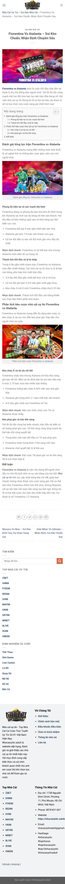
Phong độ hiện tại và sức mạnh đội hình (27, 119)
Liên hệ (42, 742)
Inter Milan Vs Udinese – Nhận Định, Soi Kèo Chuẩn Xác (49, 533)
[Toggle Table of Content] (54, 111)
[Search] (61, 5)
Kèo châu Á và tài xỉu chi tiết (22, 130)
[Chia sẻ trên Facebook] (24, 517)
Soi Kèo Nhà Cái (29, 12)
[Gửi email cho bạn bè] (35, 517)
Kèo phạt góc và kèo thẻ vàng (23, 133)
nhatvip (15, 864)
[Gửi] (60, 561)
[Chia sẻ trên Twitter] (29, 517)
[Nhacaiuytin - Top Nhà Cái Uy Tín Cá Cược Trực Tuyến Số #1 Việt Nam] (32, 5)
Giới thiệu (43, 716)
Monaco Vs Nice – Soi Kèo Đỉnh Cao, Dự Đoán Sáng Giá (16, 533)
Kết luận (10, 136)
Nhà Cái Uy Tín (10, 12)
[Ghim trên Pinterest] (40, 517)
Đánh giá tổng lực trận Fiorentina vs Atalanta (27, 116)
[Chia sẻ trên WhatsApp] (18, 517)
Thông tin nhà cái (47, 737)
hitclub (6, 864)
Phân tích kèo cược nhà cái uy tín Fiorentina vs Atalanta (32, 126)
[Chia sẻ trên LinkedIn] (46, 517)
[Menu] (4, 5)
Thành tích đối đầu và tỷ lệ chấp (24, 123)
